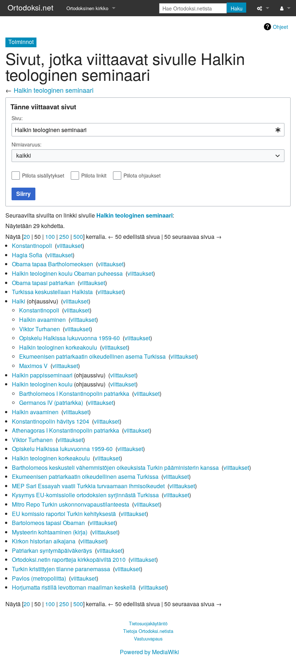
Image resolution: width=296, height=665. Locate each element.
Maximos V (33, 366)
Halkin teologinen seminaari (53, 90)
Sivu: (17, 118)
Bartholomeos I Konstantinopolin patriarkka (74, 393)
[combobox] (148, 129)
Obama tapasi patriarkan (43, 283)
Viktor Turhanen (39, 329)
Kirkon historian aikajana (43, 541)
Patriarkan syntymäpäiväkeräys (52, 550)
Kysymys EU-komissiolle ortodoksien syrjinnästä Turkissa (85, 495)
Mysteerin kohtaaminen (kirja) (49, 532)
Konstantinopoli (32, 245)
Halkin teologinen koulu (42, 384)
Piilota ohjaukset (142, 175)
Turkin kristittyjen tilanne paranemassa (61, 569)
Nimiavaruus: (27, 144)
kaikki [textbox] (23, 155)
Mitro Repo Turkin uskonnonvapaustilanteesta (70, 504)
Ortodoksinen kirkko (87, 8)
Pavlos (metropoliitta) (39, 578)
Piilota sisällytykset (43, 175)
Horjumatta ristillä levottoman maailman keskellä (74, 587)
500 (78, 236)
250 (64, 236)
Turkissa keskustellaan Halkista (52, 292)
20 (26, 236)
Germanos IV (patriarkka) (51, 402)
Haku (237, 8)
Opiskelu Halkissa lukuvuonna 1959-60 (69, 338)
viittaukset (69, 245)
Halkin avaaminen (42, 319)
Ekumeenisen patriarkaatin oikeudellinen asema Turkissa (92, 356)
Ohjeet (280, 26)
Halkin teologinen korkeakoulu (58, 347)
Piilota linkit (93, 175)
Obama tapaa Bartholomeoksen (52, 264)
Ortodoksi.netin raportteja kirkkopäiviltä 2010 (69, 559)
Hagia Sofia (27, 255)
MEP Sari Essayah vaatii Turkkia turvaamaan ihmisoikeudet (88, 486)
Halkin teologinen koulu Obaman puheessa (67, 273)
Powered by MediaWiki (149, 652)
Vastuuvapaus (148, 638)
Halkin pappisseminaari (42, 375)
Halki (18, 301)
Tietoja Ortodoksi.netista (148, 630)
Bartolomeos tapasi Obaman (48, 523)
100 (50, 236)
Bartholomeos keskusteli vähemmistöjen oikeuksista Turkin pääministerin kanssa (115, 467)
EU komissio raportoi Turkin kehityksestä (64, 513)
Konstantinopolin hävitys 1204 (50, 421)
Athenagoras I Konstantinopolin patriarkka (65, 430)
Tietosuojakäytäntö (148, 623)
